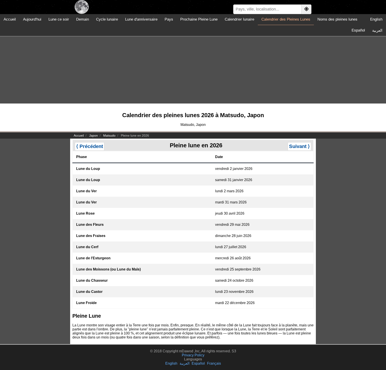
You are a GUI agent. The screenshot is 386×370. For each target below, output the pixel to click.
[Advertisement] (193, 70)
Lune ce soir (58, 19)
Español (358, 30)
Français (214, 363)
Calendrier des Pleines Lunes (285, 19)
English (376, 19)
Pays (169, 19)
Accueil (10, 19)
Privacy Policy (193, 355)
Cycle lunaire (107, 19)
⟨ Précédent (89, 146)
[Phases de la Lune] (82, 7)
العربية (377, 30)
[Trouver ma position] (306, 9)
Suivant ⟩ (299, 146)
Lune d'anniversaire (141, 19)
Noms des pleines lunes (337, 19)
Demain (82, 19)
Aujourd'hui (32, 19)
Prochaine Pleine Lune (199, 19)
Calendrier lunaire (239, 19)
